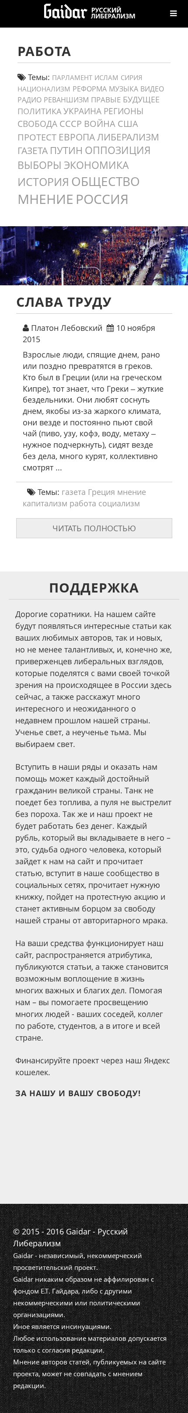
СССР (70, 124)
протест (36, 137)
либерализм (128, 136)
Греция (101, 492)
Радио (29, 100)
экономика (96, 165)
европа (77, 137)
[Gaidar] (89, 11)
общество (105, 181)
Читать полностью (94, 528)
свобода (37, 124)
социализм (119, 503)
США (128, 123)
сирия (132, 77)
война (99, 123)
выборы (39, 165)
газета (32, 150)
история (43, 181)
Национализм (43, 89)
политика (39, 111)
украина (82, 110)
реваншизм (66, 100)
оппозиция (118, 150)
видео (152, 89)
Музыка (123, 89)
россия (102, 199)
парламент (72, 77)
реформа (90, 89)
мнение (45, 199)
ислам (106, 77)
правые (106, 99)
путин (66, 150)
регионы (123, 111)
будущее (141, 99)
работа (83, 503)
